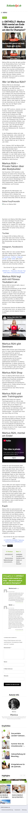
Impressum (17, 810)
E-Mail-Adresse (8, 669)
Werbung (24, 810)
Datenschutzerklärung (7, 810)
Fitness (4, 17)
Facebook (7, 257)
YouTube (13, 257)
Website (6, 676)
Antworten (20, 601)
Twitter (13, 258)
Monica (14, 714)
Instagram (20, 257)
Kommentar (7, 647)
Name (5, 662)
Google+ (4, 258)
